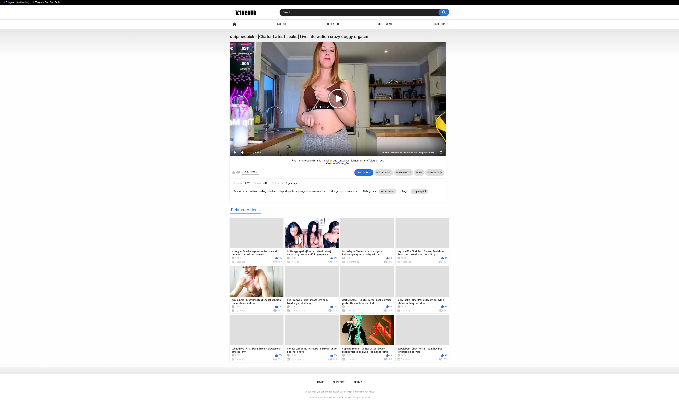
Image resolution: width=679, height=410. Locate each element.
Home (234, 24)
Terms (357, 382)
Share (419, 172)
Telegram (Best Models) (17, 2)
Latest (281, 24)
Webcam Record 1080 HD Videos (336, 397)
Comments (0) (434, 172)
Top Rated (332, 24)
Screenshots (403, 172)
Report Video (383, 172)
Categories (440, 24)
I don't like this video (238, 172)
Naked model (387, 191)
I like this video (233, 172)
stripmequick (419, 191)
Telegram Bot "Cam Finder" (48, 2)
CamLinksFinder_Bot (338, 163)
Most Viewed (386, 24)
